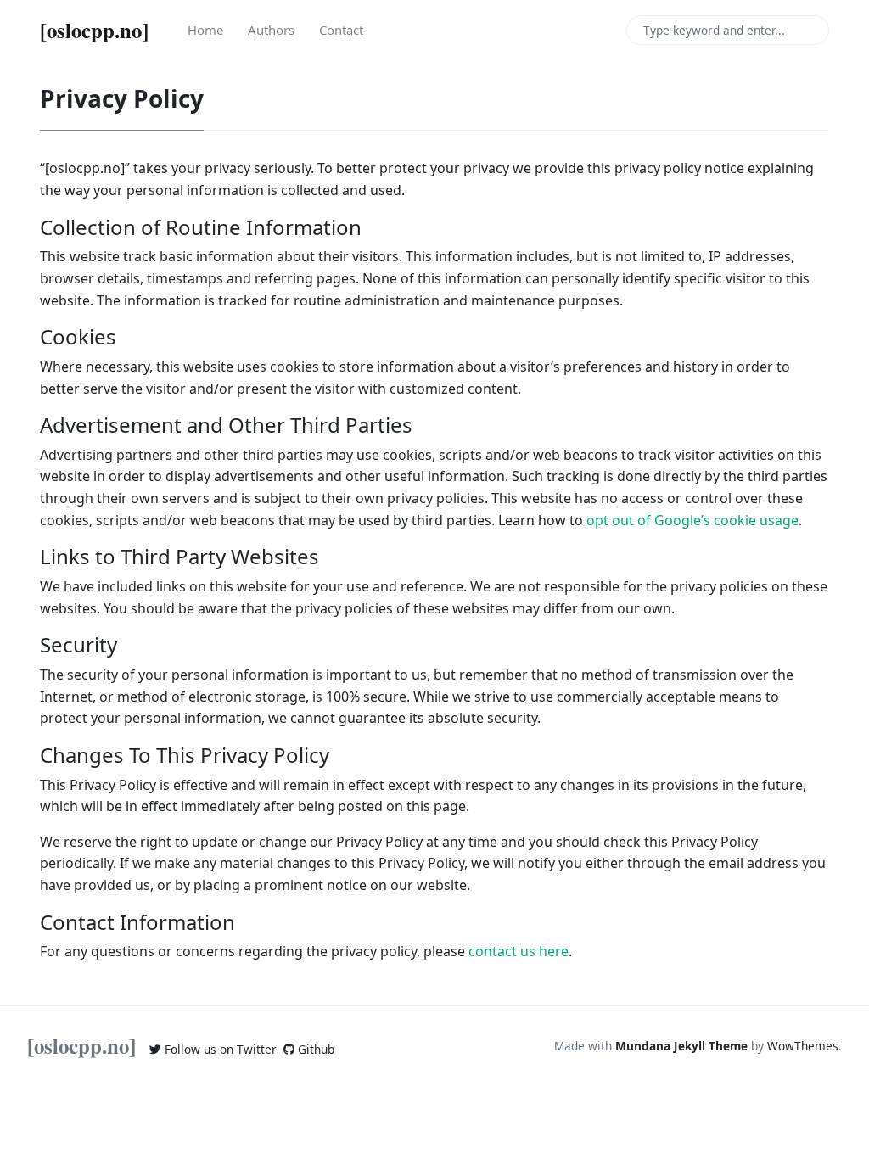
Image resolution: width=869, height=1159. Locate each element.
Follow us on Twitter (219, 1049)
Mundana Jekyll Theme (683, 1046)
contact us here (518, 951)
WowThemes (802, 1046)
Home (205, 29)
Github (314, 1049)
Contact (341, 29)
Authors (271, 29)
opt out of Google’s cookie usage (692, 520)
